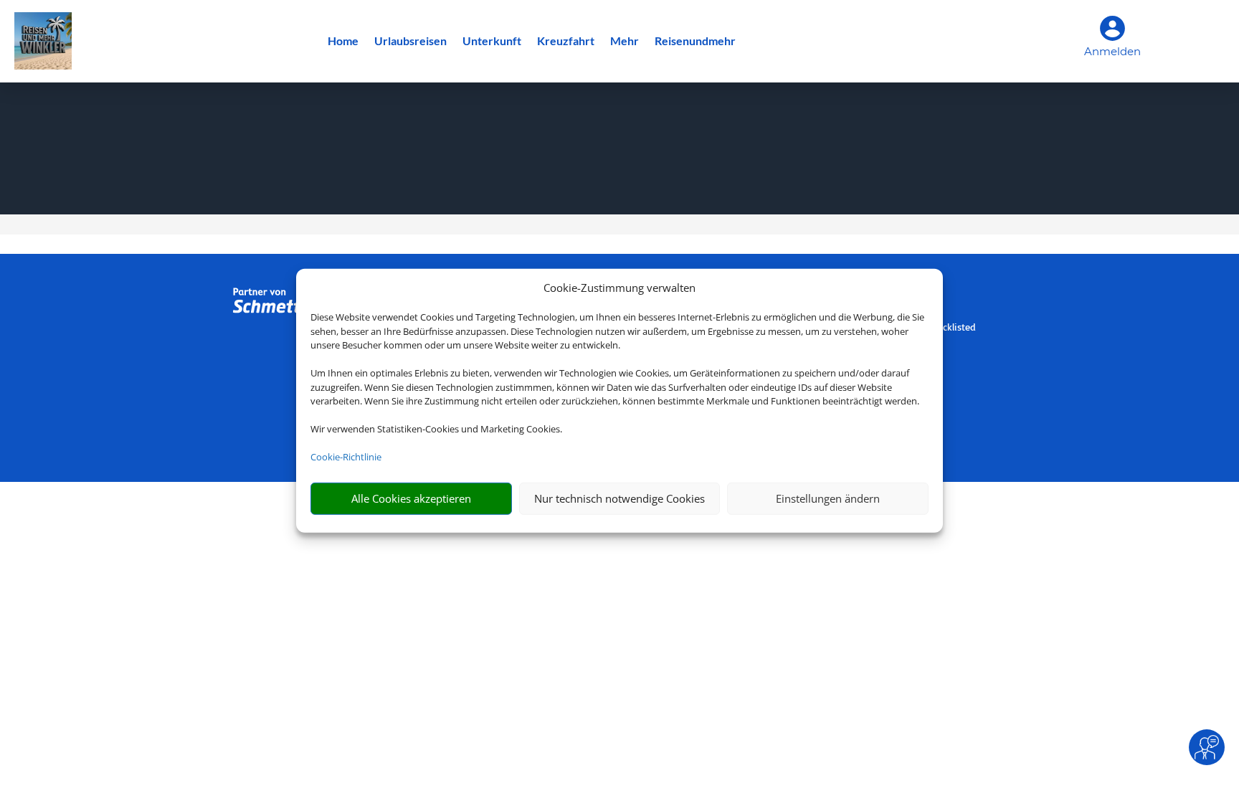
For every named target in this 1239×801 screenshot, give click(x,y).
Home (343, 41)
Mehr (624, 41)
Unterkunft (491, 41)
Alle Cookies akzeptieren (411, 498)
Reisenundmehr (695, 41)
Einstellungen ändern (828, 498)
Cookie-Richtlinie (345, 456)
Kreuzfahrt (565, 41)
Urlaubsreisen (410, 41)
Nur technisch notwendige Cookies (619, 498)
